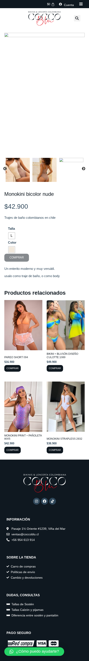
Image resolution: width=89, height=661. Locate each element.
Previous (5, 169)
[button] (77, 18)
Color (12, 242)
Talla (11, 228)
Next (83, 169)
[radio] (11, 235)
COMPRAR (17, 257)
